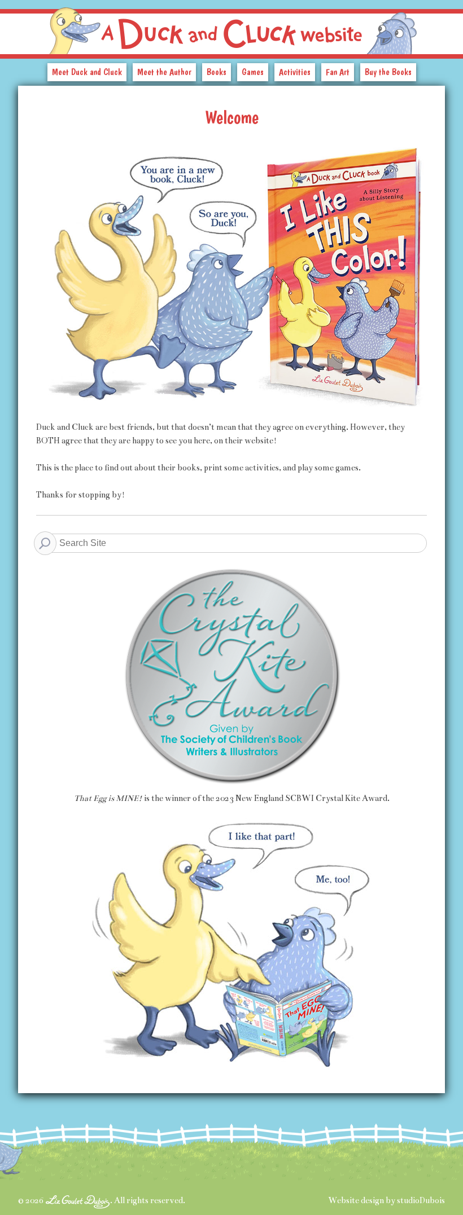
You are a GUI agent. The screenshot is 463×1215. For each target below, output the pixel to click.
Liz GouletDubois (77, 1202)
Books (216, 72)
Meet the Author (164, 72)
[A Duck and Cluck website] (231, 27)
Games (253, 72)
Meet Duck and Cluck (87, 72)
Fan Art (338, 72)
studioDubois (421, 1200)
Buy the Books (388, 72)
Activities (295, 72)
